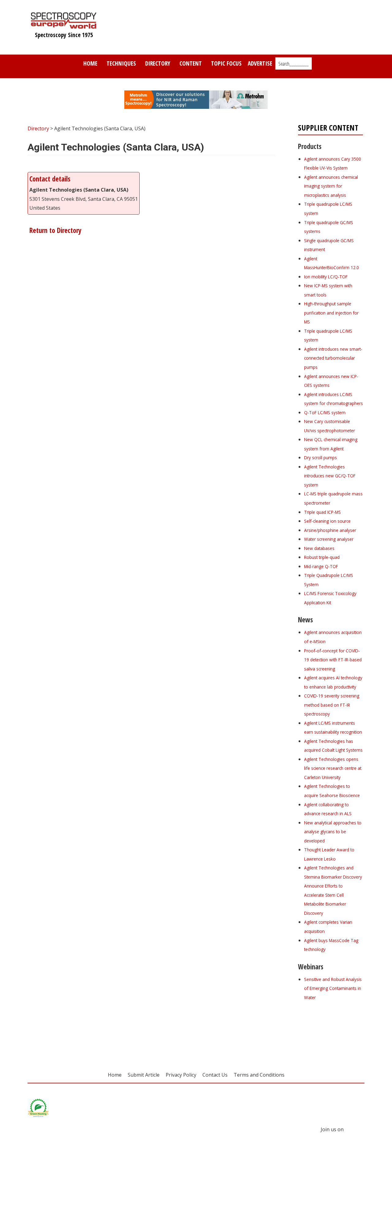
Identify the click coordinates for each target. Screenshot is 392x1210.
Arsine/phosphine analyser (330, 530)
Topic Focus (226, 63)
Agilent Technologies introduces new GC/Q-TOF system (330, 476)
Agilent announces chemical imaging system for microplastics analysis (331, 186)
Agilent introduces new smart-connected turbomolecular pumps (333, 358)
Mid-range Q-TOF (321, 566)
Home (90, 63)
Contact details (49, 179)
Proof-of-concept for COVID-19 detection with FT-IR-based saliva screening (333, 660)
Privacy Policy (181, 1074)
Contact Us (215, 1074)
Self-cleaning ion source (327, 521)
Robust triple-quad (322, 557)
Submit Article (144, 1074)
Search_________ (293, 63)
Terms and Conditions (259, 1074)
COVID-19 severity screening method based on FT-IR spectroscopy (331, 705)
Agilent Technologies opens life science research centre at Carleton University (332, 768)
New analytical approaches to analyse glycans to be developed (332, 832)
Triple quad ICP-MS (322, 512)
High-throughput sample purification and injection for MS (331, 313)
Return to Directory (54, 230)
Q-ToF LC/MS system (324, 412)
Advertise (260, 63)
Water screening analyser (328, 539)
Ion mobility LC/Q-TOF (326, 277)
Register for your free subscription (327, 1031)
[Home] (64, 25)
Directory (157, 63)
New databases (319, 548)
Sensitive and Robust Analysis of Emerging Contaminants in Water (333, 988)
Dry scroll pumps (320, 457)
